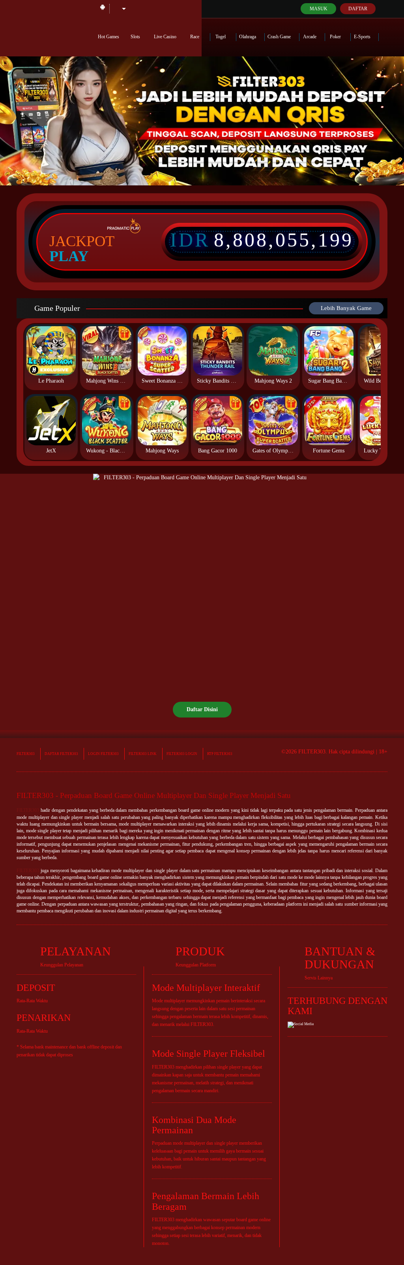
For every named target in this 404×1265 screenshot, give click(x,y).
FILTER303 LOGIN (181, 754)
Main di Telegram (43, 8)
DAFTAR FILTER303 (61, 754)
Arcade (310, 36)
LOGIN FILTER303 (103, 754)
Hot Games (108, 36)
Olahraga (248, 36)
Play (68, 256)
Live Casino (166, 36)
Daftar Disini (202, 709)
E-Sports (363, 36)
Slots (136, 36)
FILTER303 (26, 754)
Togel (221, 36)
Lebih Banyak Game (346, 308)
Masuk (318, 8)
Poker (336, 36)
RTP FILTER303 (219, 754)
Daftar (357, 8)
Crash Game (279, 36)
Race (195, 36)
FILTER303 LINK (143, 754)
